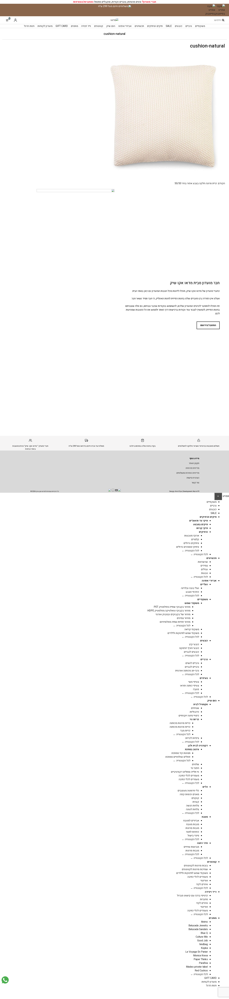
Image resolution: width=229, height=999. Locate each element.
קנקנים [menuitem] (195, 798)
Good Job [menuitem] (202, 940)
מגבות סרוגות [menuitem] (192, 828)
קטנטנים (98, 26)
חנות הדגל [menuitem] (211, 985)
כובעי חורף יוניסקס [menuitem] (189, 648)
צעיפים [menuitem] (204, 678)
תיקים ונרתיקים (155, 26)
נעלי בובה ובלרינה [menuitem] (190, 588)
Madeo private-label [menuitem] (197, 967)
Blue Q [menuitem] (204, 933)
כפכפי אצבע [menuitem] (192, 592)
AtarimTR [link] (196, 491)
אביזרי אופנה (124, 26)
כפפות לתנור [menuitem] (192, 832)
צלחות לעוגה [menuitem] (192, 809)
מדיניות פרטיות (192, 468)
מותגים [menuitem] (213, 918)
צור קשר (195, 482)
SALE (169, 26)
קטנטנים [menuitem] (212, 862)
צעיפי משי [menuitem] (193, 682)
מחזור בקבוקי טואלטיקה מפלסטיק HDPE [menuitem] (168, 611)
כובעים (178, 26)
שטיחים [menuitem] (195, 708)
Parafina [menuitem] (203, 963)
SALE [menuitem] (214, 513)
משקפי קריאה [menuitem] (191, 629)
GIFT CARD (62, 26)
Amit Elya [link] (178, 491)
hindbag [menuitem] (203, 944)
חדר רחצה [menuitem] (202, 843)
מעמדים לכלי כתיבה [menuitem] (189, 775)
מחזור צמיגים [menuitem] (183, 618)
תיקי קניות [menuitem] (202, 528)
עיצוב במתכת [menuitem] (192, 749)
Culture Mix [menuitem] (202, 937)
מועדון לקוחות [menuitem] (209, 982)
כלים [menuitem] (205, 787)
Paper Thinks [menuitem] (201, 959)
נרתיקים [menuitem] (203, 532)
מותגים (74, 26)
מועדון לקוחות (45, 26)
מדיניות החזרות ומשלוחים (188, 473)
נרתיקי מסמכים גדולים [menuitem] (187, 547)
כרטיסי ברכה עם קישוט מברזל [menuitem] (192, 895)
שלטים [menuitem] (195, 764)
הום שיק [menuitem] (212, 701)
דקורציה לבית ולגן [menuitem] (198, 745)
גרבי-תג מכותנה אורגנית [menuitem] (187, 671)
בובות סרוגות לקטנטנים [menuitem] (196, 865)
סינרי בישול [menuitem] (193, 835)
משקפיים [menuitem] (212, 502)
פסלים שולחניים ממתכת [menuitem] (177, 757)
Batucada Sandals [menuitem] (198, 929)
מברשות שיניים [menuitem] (191, 847)
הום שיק (110, 26)
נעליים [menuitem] (204, 584)
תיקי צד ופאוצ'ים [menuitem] (198, 521)
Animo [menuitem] (204, 922)
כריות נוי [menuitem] (194, 719)
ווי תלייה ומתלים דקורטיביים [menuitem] (185, 772)
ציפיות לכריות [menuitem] (192, 738)
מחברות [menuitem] (204, 899)
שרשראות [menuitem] (203, 562)
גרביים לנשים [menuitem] (192, 663)
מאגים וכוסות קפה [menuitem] (189, 794)
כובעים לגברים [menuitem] (191, 652)
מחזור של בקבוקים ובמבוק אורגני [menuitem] (173, 614)
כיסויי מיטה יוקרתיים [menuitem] (189, 715)
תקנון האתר (194, 463)
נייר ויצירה (86, 26)
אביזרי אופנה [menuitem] (209, 581)
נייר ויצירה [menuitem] (211, 892)
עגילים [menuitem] (204, 569)
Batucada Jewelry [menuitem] (198, 925)
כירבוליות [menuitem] (194, 712)
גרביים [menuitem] (213, 506)
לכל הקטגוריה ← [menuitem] (190, 551)
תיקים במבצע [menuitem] (200, 524)
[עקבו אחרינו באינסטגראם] (210, 10)
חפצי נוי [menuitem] (195, 768)
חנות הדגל (29, 26)
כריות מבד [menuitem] (185, 730)
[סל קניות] (7, 20)
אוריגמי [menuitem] (204, 880)
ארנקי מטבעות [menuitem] (191, 536)
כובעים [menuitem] (213, 509)
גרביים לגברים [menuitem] (192, 667)
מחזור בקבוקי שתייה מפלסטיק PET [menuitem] (172, 607)
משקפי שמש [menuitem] (192, 603)
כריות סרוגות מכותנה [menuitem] (180, 723)
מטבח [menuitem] (205, 817)
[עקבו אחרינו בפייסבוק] (220, 10)
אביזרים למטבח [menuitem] (191, 820)
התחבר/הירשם (208, 325)
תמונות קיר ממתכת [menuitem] (181, 753)
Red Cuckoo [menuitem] (201, 970)
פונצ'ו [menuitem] (196, 689)
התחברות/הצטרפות (83, 2)
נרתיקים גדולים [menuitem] (191, 543)
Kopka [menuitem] (204, 948)
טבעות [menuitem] (204, 573)
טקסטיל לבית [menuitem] (200, 704)
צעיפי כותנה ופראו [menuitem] (189, 686)
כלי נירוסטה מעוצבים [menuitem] (188, 790)
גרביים (188, 26)
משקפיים (200, 26)
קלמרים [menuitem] (195, 539)
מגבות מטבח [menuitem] (192, 824)
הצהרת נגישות (193, 477)
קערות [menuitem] (196, 802)
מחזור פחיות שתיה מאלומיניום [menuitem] (175, 622)
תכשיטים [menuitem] (211, 558)
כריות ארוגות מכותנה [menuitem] (180, 727)
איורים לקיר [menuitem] (202, 884)
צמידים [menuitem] (204, 566)
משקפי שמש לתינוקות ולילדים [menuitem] (183, 633)
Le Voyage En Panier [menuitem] (196, 952)
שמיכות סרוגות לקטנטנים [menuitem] (195, 869)
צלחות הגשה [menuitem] (192, 805)
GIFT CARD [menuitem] (210, 978)
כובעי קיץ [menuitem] (194, 644)
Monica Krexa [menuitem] (200, 955)
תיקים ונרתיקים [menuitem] (208, 517)
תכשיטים (139, 26)
